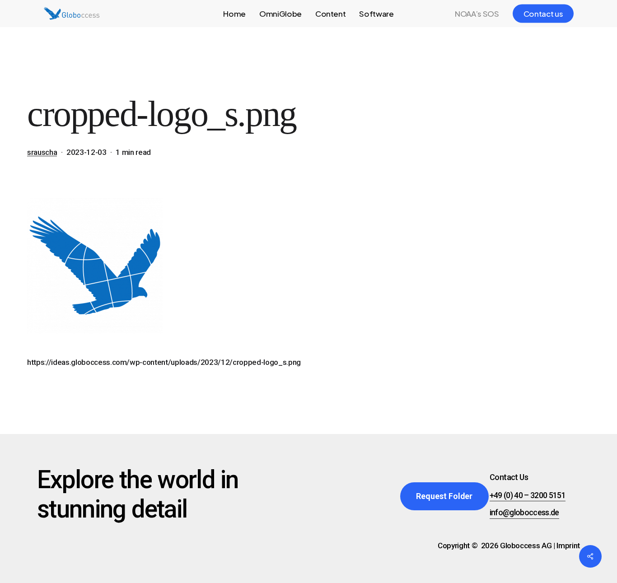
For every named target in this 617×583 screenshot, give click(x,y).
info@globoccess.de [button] (524, 512)
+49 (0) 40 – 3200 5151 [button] (528, 495)
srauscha (42, 152)
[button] (444, 496)
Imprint (568, 545)
